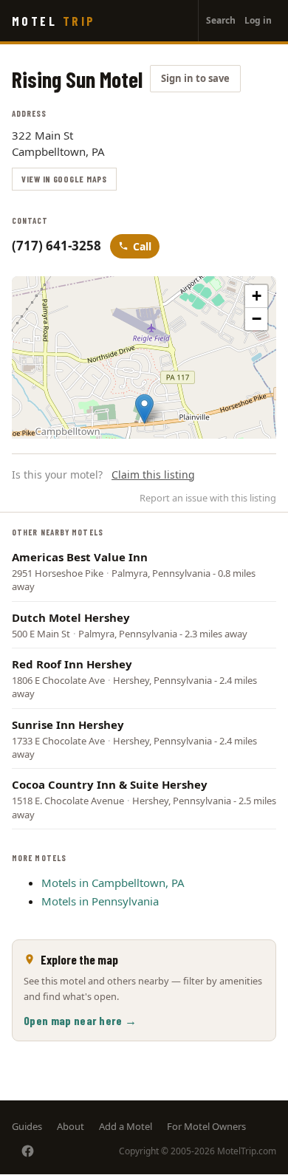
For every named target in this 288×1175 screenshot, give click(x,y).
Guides (27, 1126)
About (70, 1126)
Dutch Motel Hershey (71, 617)
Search (221, 20)
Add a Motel (125, 1126)
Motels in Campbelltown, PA (113, 882)
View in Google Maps (64, 179)
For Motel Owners (206, 1126)
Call (142, 246)
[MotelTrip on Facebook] (28, 1151)
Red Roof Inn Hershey (72, 664)
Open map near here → (80, 1020)
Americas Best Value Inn (80, 556)
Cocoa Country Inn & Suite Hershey (110, 784)
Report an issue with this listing (208, 497)
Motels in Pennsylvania (100, 901)
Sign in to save (195, 78)
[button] (144, 409)
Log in (258, 20)
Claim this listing (153, 474)
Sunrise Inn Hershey (68, 724)
